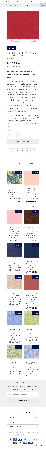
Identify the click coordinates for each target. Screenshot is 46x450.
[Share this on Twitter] (11, 150)
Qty (8, 130)
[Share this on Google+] (28, 150)
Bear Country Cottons (23, 5)
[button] (31, 202)
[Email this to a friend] (34, 150)
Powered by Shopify (27, 434)
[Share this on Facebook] (17, 150)
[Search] (37, 5)
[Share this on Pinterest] (22, 150)
